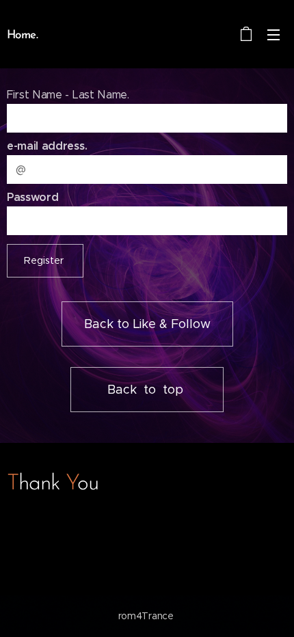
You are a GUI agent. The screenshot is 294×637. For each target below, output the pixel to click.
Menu (273, 34)
